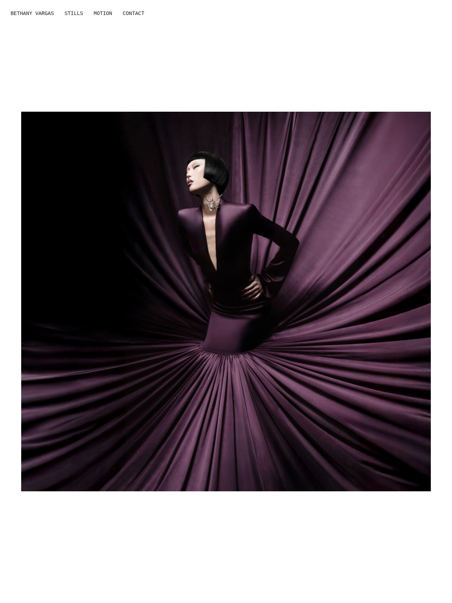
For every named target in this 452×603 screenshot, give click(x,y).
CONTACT (133, 14)
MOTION (103, 14)
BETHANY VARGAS (32, 14)
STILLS (73, 14)
